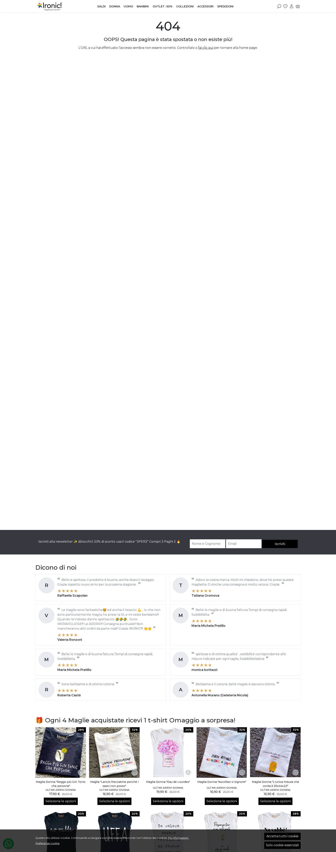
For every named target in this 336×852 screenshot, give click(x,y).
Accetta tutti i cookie (282, 836)
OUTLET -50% (162, 6)
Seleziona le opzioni (61, 801)
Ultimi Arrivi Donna (61, 789)
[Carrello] (298, 6)
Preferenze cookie (48, 843)
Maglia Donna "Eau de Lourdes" (168, 782)
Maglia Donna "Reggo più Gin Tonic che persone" (61, 784)
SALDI (101, 6)
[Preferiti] (285, 6)
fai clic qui (205, 48)
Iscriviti (280, 544)
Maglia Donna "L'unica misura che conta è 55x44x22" (275, 784)
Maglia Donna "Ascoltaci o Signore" (221, 782)
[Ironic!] (60, 6)
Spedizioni (225, 6)
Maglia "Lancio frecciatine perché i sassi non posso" (114, 784)
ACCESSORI (205, 6)
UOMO (128, 6)
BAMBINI (143, 6)
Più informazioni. (178, 837)
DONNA (114, 6)
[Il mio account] (292, 6)
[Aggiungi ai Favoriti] (81, 773)
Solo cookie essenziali (282, 845)
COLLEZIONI (185, 6)
